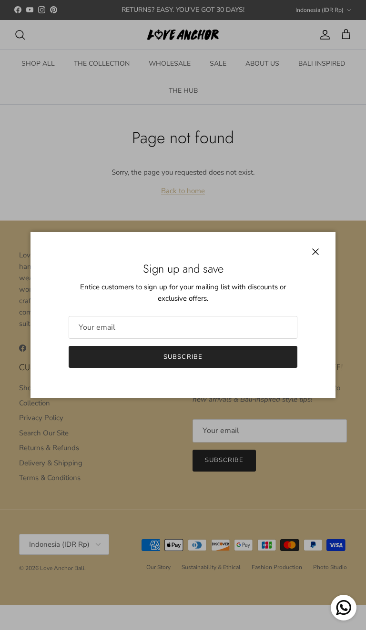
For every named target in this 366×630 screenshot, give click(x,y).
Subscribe (182, 357)
